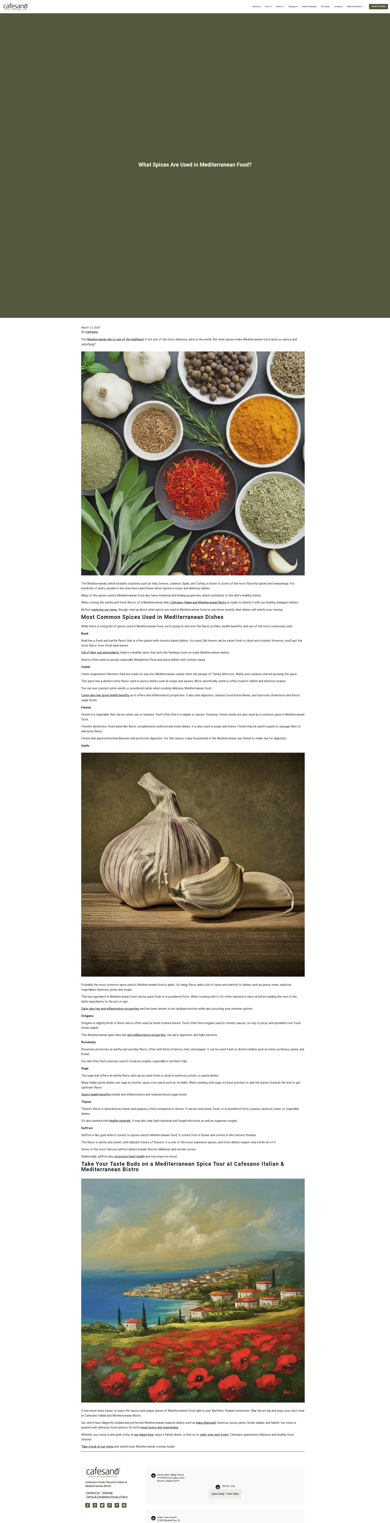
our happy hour (144, 1434)
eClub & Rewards (309, 6)
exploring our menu (104, 609)
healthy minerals (119, 1121)
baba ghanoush (206, 1423)
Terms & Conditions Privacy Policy (107, 1496)
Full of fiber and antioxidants (100, 652)
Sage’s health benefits (95, 1094)
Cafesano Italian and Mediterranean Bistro (198, 602)
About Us (257, 6)
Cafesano (91, 332)
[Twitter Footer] (102, 1505)
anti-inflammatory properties (146, 1035)
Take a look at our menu (97, 1446)
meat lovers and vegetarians (159, 1427)
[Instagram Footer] (95, 1505)
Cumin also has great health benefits (105, 695)
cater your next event (214, 1434)
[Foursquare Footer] (109, 1505)
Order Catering (378, 6)
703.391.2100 (228, 1486)
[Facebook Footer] (87, 1505)
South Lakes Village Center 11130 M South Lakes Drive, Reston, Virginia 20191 (171, 1478)
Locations (338, 6)
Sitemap (107, 1492)
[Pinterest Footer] (117, 1505)
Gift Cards (325, 6)
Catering (291, 6)
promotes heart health (130, 1156)
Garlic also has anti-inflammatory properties (110, 1008)
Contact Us (93, 1492)
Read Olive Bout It (354, 6)
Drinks (279, 6)
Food (267, 6)
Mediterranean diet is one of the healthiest (115, 339)
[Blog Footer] (124, 1505)
